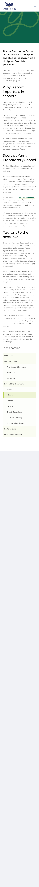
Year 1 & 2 (11, 372)
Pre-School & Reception (17, 367)
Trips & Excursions (14, 412)
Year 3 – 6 (11, 378)
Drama (10, 400)
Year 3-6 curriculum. (27, 197)
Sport (10, 395)
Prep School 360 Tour (13, 434)
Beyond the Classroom (14, 384)
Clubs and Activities (15, 423)
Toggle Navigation (35, 5)
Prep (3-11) (8, 355)
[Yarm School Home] (9, 5)
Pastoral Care (10, 429)
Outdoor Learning (14, 417)
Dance (10, 406)
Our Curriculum (10, 361)
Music (9, 389)
